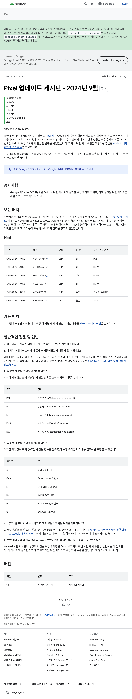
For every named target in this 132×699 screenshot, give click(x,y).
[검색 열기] (86, 4)
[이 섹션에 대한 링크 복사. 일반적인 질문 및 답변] (42, 337)
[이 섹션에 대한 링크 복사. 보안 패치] (22, 210)
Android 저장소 (11, 639)
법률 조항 (36, 684)
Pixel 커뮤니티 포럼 (90, 323)
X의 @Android (54, 639)
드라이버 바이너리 (12, 665)
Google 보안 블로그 (56, 655)
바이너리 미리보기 (12, 655)
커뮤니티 (24, 684)
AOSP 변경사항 (12, 40)
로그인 (125, 3)
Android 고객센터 (98, 639)
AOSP (6, 76)
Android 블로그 (54, 649)
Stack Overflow (97, 660)
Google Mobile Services (101, 655)
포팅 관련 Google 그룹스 (58, 670)
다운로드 (8, 649)
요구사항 (8, 644)
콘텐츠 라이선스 (51, 615)
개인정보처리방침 (64, 684)
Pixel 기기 (51, 135)
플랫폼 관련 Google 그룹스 (59, 660)
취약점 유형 (115, 217)
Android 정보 (10, 684)
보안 (23, 76)
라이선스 (48, 684)
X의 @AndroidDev (56, 644)
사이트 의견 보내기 (85, 684)
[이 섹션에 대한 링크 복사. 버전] (14, 564)
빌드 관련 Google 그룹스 (58, 665)
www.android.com (98, 649)
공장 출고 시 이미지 (13, 660)
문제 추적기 (94, 665)
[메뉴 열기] (5, 4)
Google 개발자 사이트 (59, 169)
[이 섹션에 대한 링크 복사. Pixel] (14, 238)
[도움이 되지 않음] (125, 76)
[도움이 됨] (120, 76)
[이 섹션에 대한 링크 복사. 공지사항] (21, 186)
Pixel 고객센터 (96, 644)
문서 (6, 14)
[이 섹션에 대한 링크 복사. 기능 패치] (22, 317)
